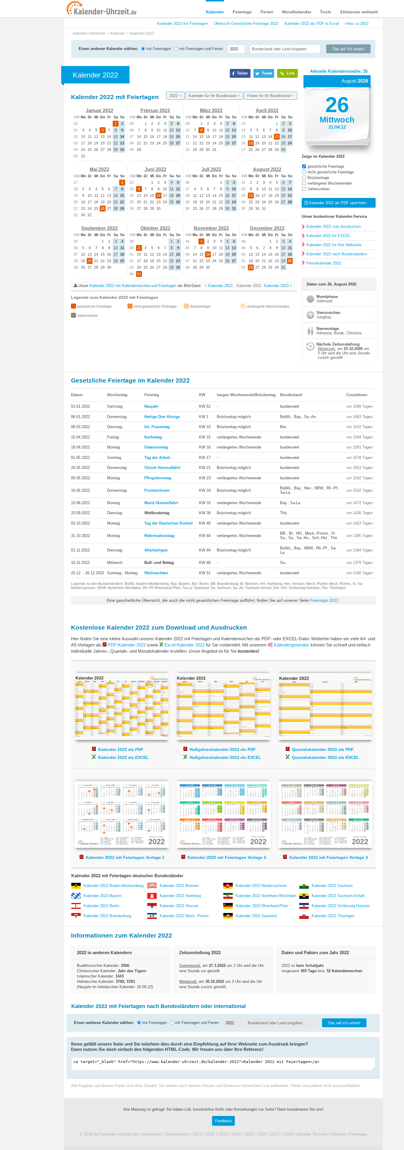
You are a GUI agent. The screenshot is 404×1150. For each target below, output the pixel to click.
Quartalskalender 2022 (328, 703)
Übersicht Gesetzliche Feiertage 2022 (246, 23)
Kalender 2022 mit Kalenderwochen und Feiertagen (133, 285)
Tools (325, 11)
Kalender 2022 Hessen (179, 906)
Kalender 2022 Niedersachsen (261, 885)
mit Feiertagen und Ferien (200, 48)
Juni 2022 (155, 169)
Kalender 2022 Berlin (101, 906)
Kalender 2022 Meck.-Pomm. (185, 916)
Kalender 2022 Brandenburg (107, 916)
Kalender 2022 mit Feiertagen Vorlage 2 (227, 810)
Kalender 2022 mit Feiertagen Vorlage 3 (328, 810)
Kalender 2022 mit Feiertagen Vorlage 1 (125, 810)
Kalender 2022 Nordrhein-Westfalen (266, 895)
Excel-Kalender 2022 (184, 644)
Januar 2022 (99, 110)
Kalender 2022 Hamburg (180, 895)
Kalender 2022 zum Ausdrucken (333, 226)
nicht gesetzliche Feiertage (331, 172)
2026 (262, 1134)
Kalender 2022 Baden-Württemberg (113, 885)
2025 (249, 1134)
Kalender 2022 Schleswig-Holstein (341, 906)
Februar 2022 (155, 110)
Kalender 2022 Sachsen (332, 885)
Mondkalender (296, 11)
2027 (275, 1134)
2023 (223, 1134)
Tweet (266, 73)
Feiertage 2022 (324, 600)
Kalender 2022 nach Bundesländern (336, 254)
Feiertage (242, 11)
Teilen (242, 73)
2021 (197, 1134)
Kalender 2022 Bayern (103, 895)
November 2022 (211, 228)
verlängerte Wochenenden (330, 183)
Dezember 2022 (267, 228)
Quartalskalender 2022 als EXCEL (325, 757)
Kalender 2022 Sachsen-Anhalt (338, 895)
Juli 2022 (211, 169)
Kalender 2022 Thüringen (333, 916)
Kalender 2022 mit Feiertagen (182, 23)
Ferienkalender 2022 (323, 263)
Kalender (215, 11)
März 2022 (211, 110)
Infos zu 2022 (357, 23)
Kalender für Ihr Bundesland (213, 95)
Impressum (151, 1134)
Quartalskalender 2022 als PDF (323, 749)
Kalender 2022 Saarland (256, 916)
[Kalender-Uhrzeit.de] (79, 8)
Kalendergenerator (291, 644)
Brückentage (318, 177)
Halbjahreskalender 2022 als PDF (223, 749)
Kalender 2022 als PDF (120, 749)
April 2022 (267, 110)
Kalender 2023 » (278, 285)
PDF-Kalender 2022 (127, 644)
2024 (236, 1134)
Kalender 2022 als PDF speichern (337, 203)
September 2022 (99, 228)
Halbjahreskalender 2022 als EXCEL (225, 757)
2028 (288, 1134)
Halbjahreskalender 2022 (227, 703)
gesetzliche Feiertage (326, 166)
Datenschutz (177, 1134)
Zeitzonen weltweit (359, 11)
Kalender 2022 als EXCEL (123, 757)
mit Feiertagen (158, 48)
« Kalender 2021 (219, 285)
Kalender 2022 (125, 703)
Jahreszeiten (318, 189)
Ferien (267, 11)
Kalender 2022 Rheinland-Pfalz (262, 906)
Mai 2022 (99, 169)
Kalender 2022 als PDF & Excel (312, 23)
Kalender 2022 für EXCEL (328, 235)
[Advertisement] (39, 190)
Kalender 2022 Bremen (179, 885)
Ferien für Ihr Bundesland (269, 95)
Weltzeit (338, 1134)
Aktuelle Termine (311, 1134)
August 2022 (267, 169)
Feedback (223, 1121)
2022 (174, 95)
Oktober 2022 (155, 228)
